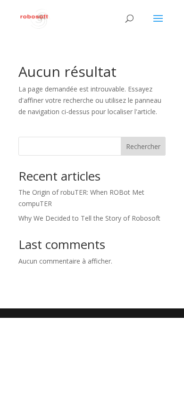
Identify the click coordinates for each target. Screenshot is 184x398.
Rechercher (143, 146)
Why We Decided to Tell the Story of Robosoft (89, 218)
